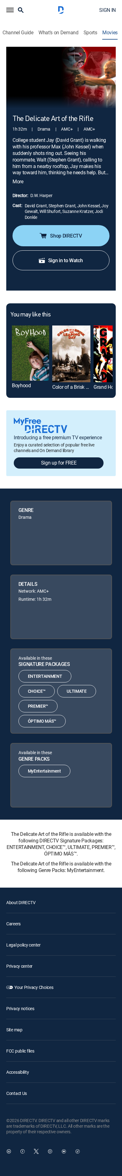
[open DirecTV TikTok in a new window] (77, 1151)
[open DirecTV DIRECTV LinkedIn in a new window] (8, 1151)
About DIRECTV (20, 902)
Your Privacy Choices (33, 987)
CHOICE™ (37, 691)
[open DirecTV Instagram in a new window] (50, 1151)
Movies (110, 32)
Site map (14, 1030)
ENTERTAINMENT (45, 676)
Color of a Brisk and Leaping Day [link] (87, 386)
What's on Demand (58, 32)
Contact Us (16, 1093)
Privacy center (19, 966)
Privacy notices (20, 1008)
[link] (30, 353)
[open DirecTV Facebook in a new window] (22, 1151)
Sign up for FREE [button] (59, 462)
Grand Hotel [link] (106, 386)
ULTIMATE (76, 691)
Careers (13, 924)
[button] (10, 10)
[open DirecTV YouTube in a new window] (63, 1151)
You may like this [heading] (30, 315)
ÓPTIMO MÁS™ (42, 721)
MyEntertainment (44, 771)
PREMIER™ (38, 706)
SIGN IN (107, 10)
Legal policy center (23, 945)
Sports (90, 32)
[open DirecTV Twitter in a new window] (36, 1151)
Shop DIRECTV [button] (66, 235)
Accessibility (17, 1072)
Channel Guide (18, 32)
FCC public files (20, 1051)
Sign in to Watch (65, 260)
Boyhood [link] (21, 385)
